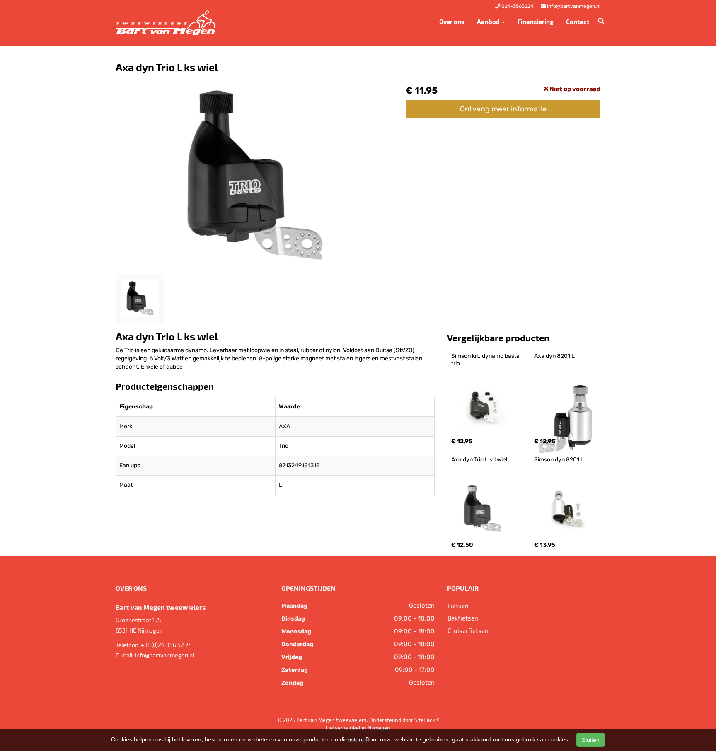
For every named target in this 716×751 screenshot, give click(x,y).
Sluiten (591, 740)
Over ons (451, 21)
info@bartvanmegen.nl (164, 655)
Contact (577, 21)
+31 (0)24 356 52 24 (166, 644)
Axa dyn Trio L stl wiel (479, 459)
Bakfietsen (463, 618)
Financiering (536, 21)
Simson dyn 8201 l (558, 459)
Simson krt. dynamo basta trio (486, 360)
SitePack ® (426, 720)
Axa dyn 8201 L (554, 356)
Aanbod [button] (489, 21)
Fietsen (458, 605)
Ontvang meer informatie (503, 108)
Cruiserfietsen (468, 630)
